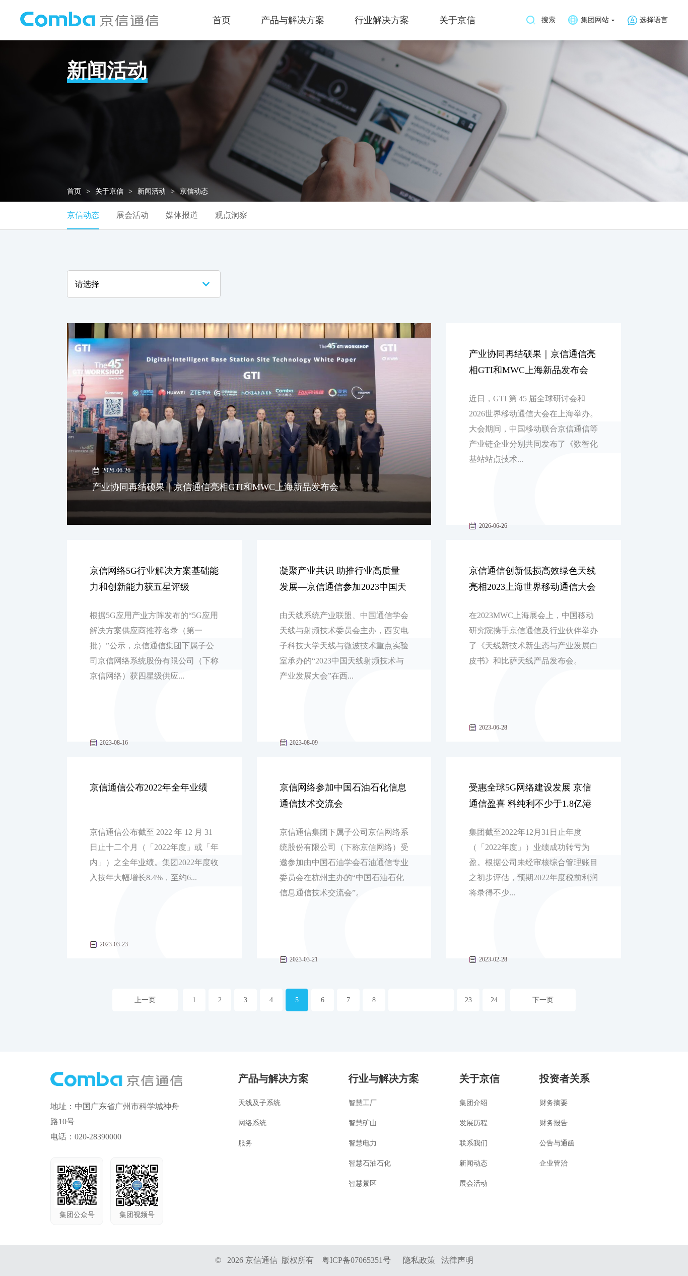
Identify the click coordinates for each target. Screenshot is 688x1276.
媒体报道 (182, 215)
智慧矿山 (363, 1123)
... (421, 1000)
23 (468, 1000)
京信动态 (83, 215)
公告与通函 (557, 1143)
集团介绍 (473, 1103)
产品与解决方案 (292, 20)
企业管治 (553, 1163)
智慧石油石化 (370, 1163)
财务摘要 (553, 1103)
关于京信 (457, 20)
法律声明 (457, 1260)
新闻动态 (473, 1163)
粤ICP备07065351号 (356, 1260)
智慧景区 (363, 1183)
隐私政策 (419, 1260)
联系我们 (473, 1143)
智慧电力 (363, 1143)
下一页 (543, 1000)
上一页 (145, 1000)
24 (494, 1000)
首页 (222, 20)
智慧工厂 (363, 1103)
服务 (245, 1143)
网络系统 (252, 1123)
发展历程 (473, 1123)
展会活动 (132, 215)
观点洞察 (231, 215)
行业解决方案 (382, 20)
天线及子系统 (259, 1103)
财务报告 (553, 1123)
